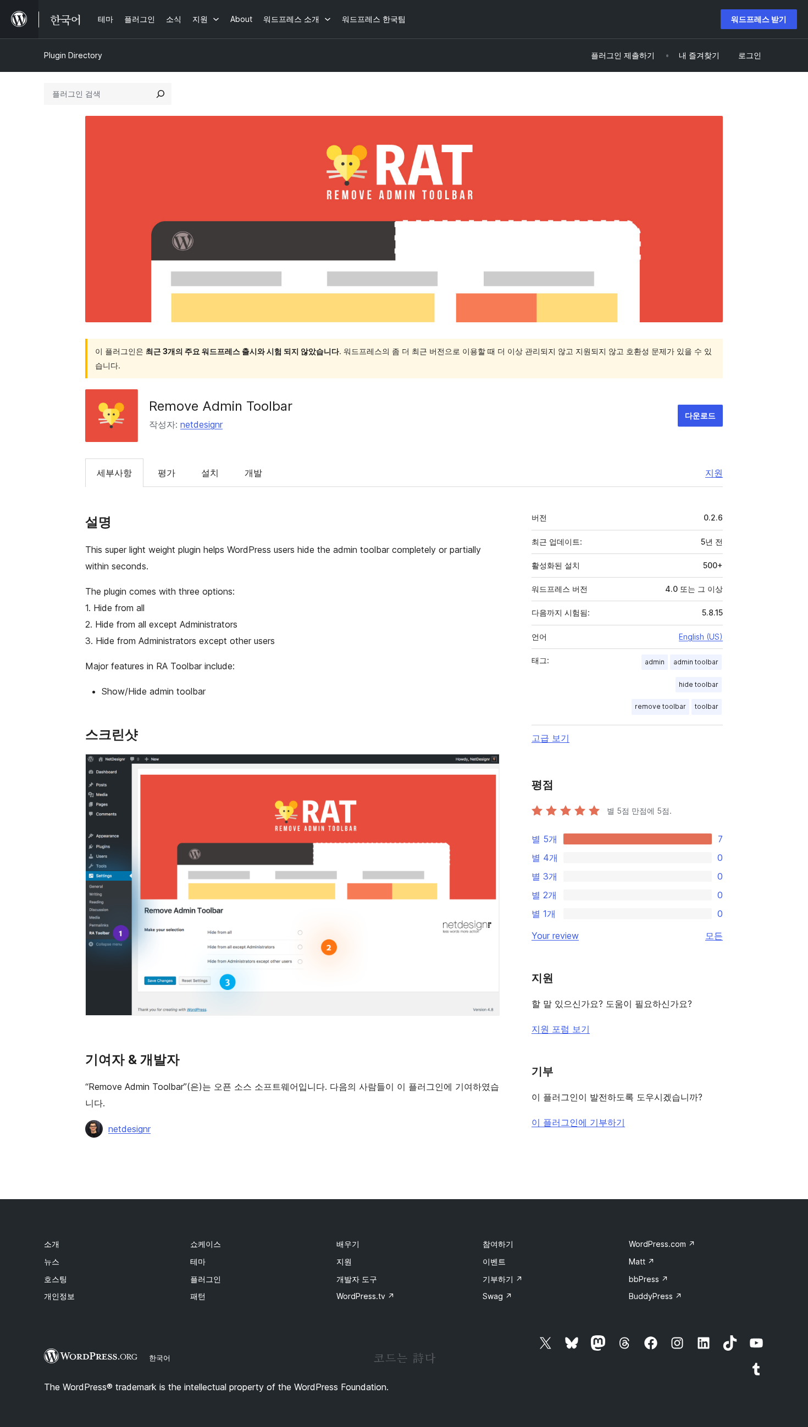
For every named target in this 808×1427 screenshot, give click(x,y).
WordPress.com (662, 1244)
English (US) (701, 636)
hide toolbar (698, 684)
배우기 (347, 1244)
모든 (714, 935)
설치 (210, 472)
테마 (198, 1261)
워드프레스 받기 (759, 19)
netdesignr (201, 424)
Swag (497, 1296)
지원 (714, 472)
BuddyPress (655, 1296)
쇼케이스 (205, 1244)
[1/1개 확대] (484, 768)
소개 (51, 1244)
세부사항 (114, 472)
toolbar (706, 706)
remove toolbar (660, 706)
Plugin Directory (73, 55)
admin (655, 662)
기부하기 (503, 1279)
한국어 (159, 1357)
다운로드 (700, 415)
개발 (253, 472)
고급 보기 (550, 737)
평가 (166, 472)
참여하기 (498, 1244)
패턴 (198, 1296)
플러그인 (205, 1279)
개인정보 (59, 1296)
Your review (555, 935)
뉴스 (51, 1261)
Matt (642, 1261)
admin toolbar (695, 662)
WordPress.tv (365, 1296)
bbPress (648, 1279)
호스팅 (55, 1279)
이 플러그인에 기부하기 (578, 1122)
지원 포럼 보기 (561, 1028)
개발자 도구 (356, 1279)
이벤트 (494, 1261)
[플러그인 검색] (160, 94)
